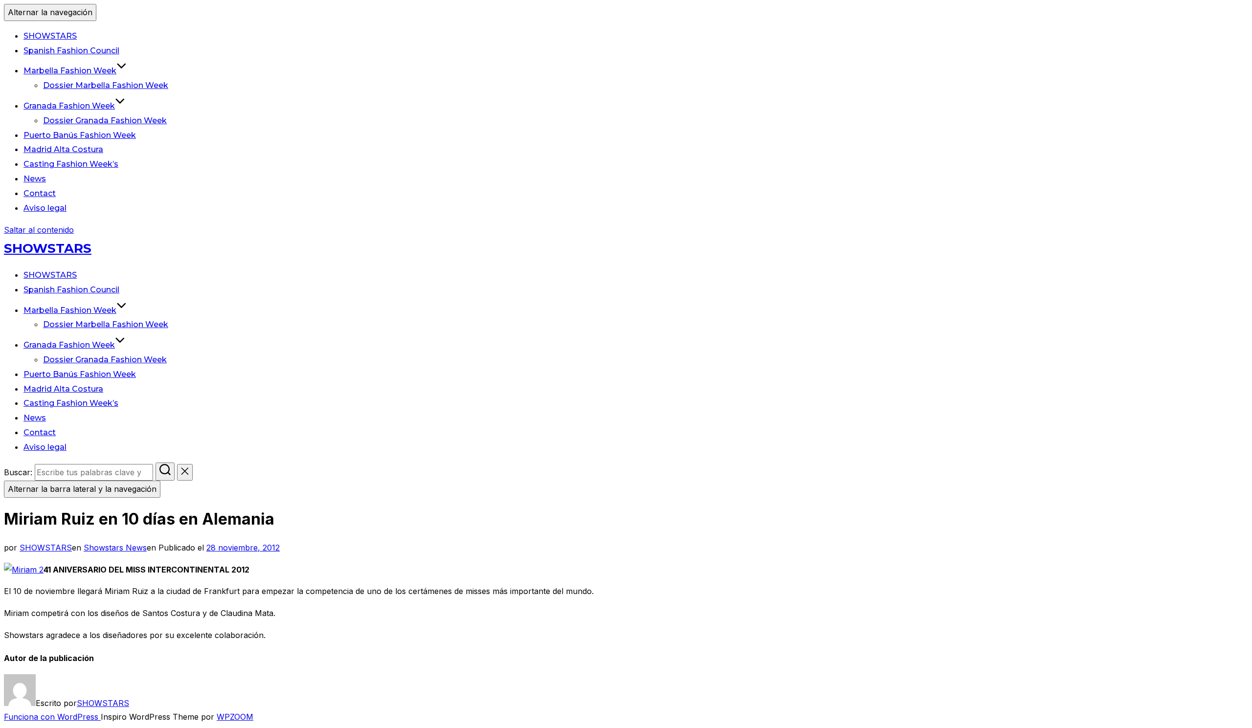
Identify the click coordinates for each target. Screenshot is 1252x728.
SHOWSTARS (50, 36)
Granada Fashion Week (69, 105)
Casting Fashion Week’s (70, 164)
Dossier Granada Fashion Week (105, 120)
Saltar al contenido (39, 230)
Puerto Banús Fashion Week (79, 135)
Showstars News (115, 547)
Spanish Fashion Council (71, 50)
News (34, 178)
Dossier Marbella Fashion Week (105, 85)
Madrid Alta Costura (63, 149)
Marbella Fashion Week (69, 70)
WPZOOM (235, 717)
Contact (39, 193)
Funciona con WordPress (52, 717)
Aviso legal (45, 208)
